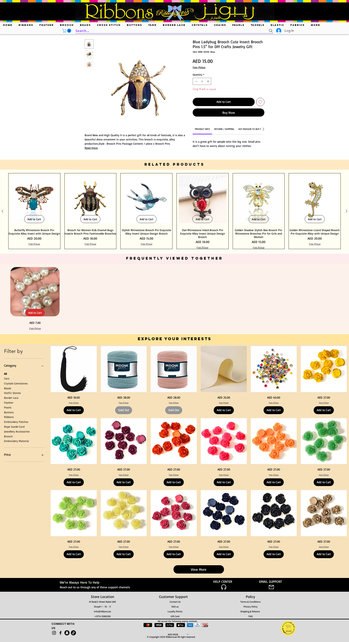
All (5, 500)
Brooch (8, 562)
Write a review (221, 169)
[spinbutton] (202, 81)
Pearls (7, 533)
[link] (202, 129)
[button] (67, 31)
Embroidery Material (16, 567)
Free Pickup (199, 67)
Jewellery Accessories (17, 557)
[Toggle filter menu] (255, 207)
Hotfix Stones (12, 519)
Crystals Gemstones (16, 509)
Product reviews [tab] (98, 195)
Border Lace (11, 524)
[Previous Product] (2, 337)
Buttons (9, 538)
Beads (7, 514)
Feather (8, 529)
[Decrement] (195, 81)
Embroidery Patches (16, 548)
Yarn (6, 505)
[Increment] (208, 81)
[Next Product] (346, 337)
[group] (174, 337)
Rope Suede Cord (14, 553)
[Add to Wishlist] (260, 102)
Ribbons (9, 543)
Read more (91, 147)
